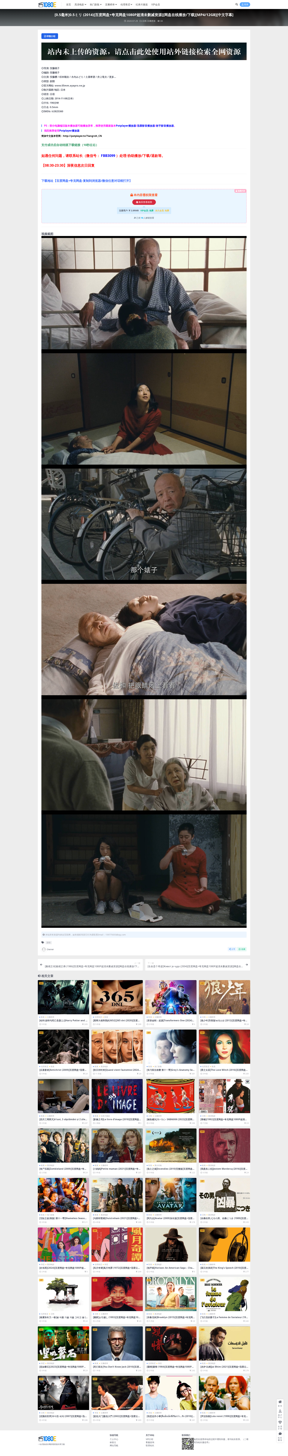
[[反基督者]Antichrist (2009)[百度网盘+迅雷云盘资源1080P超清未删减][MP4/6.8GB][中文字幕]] (63, 1047)
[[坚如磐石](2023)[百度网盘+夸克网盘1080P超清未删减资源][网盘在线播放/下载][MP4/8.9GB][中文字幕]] (63, 1343)
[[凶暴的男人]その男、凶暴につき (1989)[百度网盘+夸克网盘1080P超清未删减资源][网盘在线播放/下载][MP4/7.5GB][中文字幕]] (224, 1195)
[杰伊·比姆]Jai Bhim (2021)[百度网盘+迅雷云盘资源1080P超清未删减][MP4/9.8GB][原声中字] (224, 1368)
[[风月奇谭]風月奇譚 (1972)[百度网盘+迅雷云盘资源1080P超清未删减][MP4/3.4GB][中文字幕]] (117, 1244)
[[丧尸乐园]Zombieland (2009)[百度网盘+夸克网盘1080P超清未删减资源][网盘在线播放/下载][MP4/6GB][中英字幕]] (63, 1145)
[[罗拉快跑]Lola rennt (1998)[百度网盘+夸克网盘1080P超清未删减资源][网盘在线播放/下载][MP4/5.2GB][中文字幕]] (224, 1393)
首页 (68, 4)
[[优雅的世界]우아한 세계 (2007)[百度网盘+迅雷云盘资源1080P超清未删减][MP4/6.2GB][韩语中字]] (63, 1393)
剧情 (49, 942)
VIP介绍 (149, 1439)
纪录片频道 (142, 4)
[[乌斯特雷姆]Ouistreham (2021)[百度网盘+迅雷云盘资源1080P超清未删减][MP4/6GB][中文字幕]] (117, 1195)
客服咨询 (150, 1442)
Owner (50, 949)
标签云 (113, 1442)
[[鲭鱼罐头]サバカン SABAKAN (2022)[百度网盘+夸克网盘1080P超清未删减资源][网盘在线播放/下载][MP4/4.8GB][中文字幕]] (170, 1096)
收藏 (243, 949)
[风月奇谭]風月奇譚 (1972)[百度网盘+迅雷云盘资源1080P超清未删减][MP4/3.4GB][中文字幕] (117, 1269)
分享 (233, 949)
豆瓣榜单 (110, 4)
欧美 (43, 1017)
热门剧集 (94, 4)
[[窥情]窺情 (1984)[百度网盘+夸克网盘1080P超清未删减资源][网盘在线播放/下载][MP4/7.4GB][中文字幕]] (170, 1343)
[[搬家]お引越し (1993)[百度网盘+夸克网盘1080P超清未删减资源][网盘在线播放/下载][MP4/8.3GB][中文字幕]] (117, 1294)
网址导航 (114, 1445)
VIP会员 (155, 4)
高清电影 (79, 4)
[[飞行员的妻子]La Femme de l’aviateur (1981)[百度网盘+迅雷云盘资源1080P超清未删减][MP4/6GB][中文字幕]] (224, 1294)
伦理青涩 (125, 4)
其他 (150, 1412)
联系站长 (150, 1445)
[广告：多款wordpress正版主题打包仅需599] (144, 52)
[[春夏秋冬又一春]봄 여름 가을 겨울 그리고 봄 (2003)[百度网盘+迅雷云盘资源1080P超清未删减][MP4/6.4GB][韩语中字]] (63, 1294)
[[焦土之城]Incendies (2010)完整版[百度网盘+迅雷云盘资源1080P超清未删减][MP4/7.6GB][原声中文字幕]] (170, 1145)
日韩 (144, 20)
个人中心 (114, 1439)
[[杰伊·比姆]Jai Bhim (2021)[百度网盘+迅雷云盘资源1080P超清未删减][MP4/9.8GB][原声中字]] (224, 1343)
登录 (246, 4)
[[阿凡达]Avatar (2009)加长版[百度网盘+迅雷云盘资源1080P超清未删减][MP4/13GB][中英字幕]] (170, 1195)
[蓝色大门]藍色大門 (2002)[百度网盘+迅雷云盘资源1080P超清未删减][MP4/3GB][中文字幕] (116, 1417)
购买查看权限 (145, 202)
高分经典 (158, 1165)
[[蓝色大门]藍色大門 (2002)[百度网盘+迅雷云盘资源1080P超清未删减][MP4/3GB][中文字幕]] (117, 1393)
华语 (43, 1264)
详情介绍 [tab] (50, 36)
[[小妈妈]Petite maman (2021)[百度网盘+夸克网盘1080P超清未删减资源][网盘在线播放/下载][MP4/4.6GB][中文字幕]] (117, 1145)
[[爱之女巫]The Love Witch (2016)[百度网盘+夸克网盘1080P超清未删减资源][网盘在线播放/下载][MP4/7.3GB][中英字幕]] (224, 1047)
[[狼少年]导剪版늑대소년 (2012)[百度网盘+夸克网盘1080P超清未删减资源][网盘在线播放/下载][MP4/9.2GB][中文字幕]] (224, 997)
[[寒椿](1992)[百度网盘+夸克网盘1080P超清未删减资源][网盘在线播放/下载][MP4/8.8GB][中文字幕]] (224, 1096)
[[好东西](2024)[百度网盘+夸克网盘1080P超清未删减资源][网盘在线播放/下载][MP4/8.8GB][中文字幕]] (63, 1244)
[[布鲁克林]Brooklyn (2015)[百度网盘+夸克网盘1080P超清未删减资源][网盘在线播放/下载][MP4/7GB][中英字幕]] (170, 1294)
